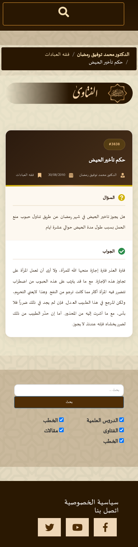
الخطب (50, 420)
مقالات (51, 431)
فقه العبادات (57, 54)
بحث (69, 402)
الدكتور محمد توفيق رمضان (103, 54)
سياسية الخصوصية (91, 502)
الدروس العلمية (102, 420)
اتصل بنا (106, 510)
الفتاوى (110, 431)
